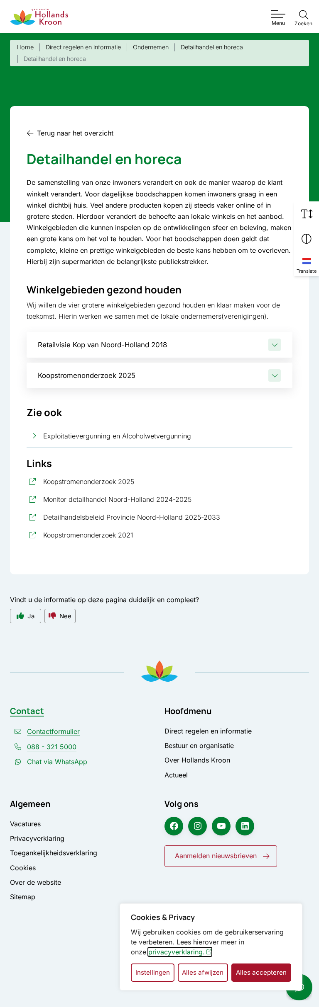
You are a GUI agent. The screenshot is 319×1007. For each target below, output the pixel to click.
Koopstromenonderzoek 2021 (125, 534)
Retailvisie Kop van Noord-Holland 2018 (102, 345)
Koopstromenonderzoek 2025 (86, 375)
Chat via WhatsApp (57, 762)
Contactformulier (53, 731)
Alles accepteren (261, 972)
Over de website (35, 882)
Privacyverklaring (37, 838)
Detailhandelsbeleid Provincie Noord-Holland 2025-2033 (167, 517)
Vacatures (25, 824)
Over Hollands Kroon (197, 760)
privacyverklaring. (176, 952)
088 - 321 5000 (51, 747)
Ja (30, 616)
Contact (27, 711)
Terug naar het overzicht (75, 133)
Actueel (176, 775)
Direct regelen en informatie (208, 731)
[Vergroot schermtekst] (306, 213)
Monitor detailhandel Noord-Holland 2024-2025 (154, 499)
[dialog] (211, 946)
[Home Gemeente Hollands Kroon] (39, 16)
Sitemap (22, 897)
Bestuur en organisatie (199, 745)
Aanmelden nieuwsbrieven (216, 856)
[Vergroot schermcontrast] (306, 238)
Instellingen (152, 972)
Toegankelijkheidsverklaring (53, 853)
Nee (65, 616)
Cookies (23, 868)
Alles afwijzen (202, 972)
